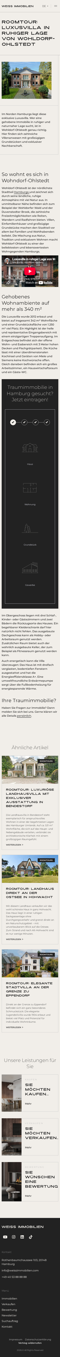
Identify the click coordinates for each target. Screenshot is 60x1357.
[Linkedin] (22, 1237)
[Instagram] (13, 1237)
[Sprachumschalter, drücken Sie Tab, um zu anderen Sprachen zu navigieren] (45, 6)
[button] (56, 6)
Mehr (28, 1103)
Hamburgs (21, 192)
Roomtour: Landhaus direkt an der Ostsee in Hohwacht (30, 893)
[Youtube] (5, 1237)
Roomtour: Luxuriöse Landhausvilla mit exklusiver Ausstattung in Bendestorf (30, 798)
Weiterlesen (14, 845)
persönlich (24, 715)
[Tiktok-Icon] (30, 1237)
